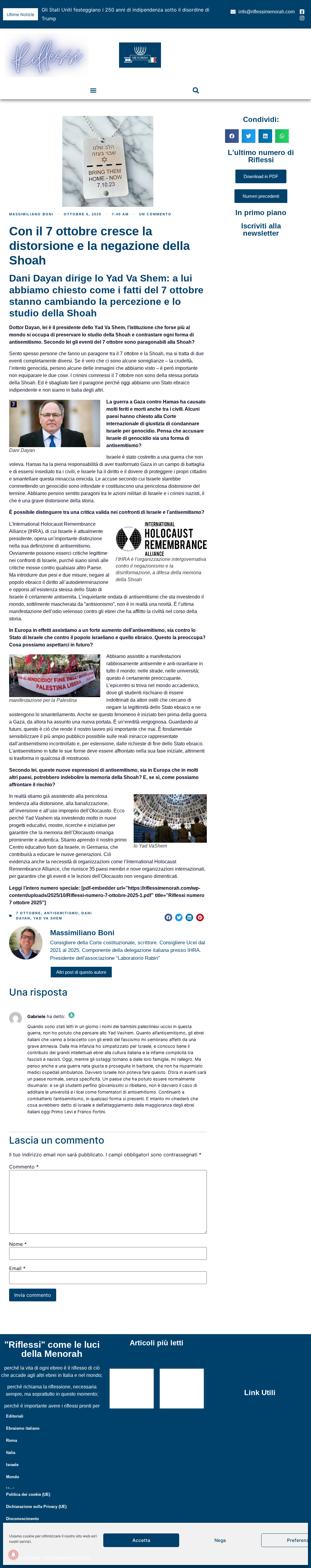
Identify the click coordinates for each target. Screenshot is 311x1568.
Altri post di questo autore (81, 963)
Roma (11, 1431)
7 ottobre (28, 904)
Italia (10, 1444)
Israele (12, 1456)
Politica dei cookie (24, 1557)
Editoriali (14, 1407)
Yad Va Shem (47, 909)
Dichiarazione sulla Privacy (66, 1557)
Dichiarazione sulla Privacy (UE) (36, 1498)
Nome (18, 1235)
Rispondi (34, 1112)
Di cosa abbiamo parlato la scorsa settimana (125, 1380)
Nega (220, 1540)
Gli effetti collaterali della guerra (79, 10)
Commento (24, 1157)
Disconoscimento (22, 1510)
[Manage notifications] (13, 1555)
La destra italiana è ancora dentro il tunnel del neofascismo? (180, 1380)
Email (17, 1259)
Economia (15, 1516)
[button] (211, 10)
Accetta (141, 1540)
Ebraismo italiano (22, 1419)
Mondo (12, 1468)
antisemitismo (61, 904)
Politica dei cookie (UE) (28, 1485)
